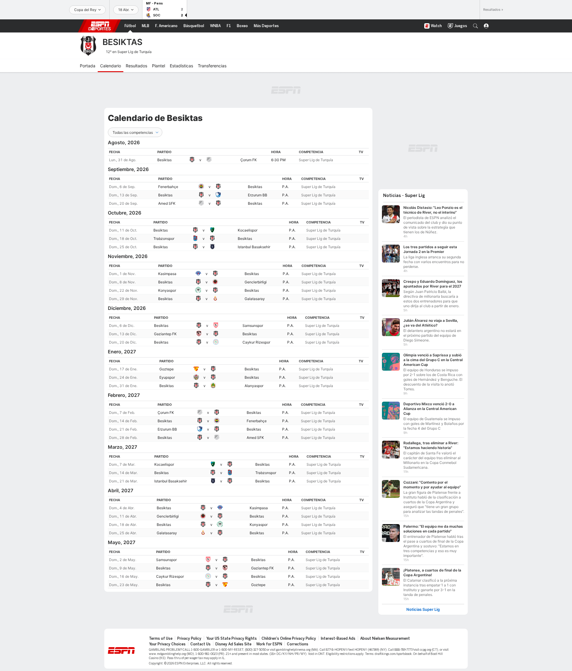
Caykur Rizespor (256, 342)
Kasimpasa (167, 273)
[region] (238, 156)
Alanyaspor (254, 385)
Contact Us (200, 644)
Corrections (297, 644)
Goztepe (166, 369)
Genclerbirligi (256, 282)
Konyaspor (167, 290)
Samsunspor (253, 325)
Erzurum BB (257, 195)
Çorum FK (248, 160)
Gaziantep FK (165, 334)
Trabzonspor (163, 238)
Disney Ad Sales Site (233, 644)
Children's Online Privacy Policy (289, 638)
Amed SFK (166, 203)
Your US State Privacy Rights (231, 638)
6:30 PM (278, 160)
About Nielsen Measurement (385, 638)
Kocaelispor (247, 230)
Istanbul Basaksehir (254, 247)
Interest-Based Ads (338, 638)
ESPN (99, 25)
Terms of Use (160, 638)
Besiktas (164, 160)
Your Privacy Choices (167, 644)
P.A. (285, 186)
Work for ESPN (269, 644)
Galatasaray (255, 298)
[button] (475, 26)
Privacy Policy (189, 638)
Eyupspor (167, 377)
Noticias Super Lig (423, 609)
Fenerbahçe (168, 186)
